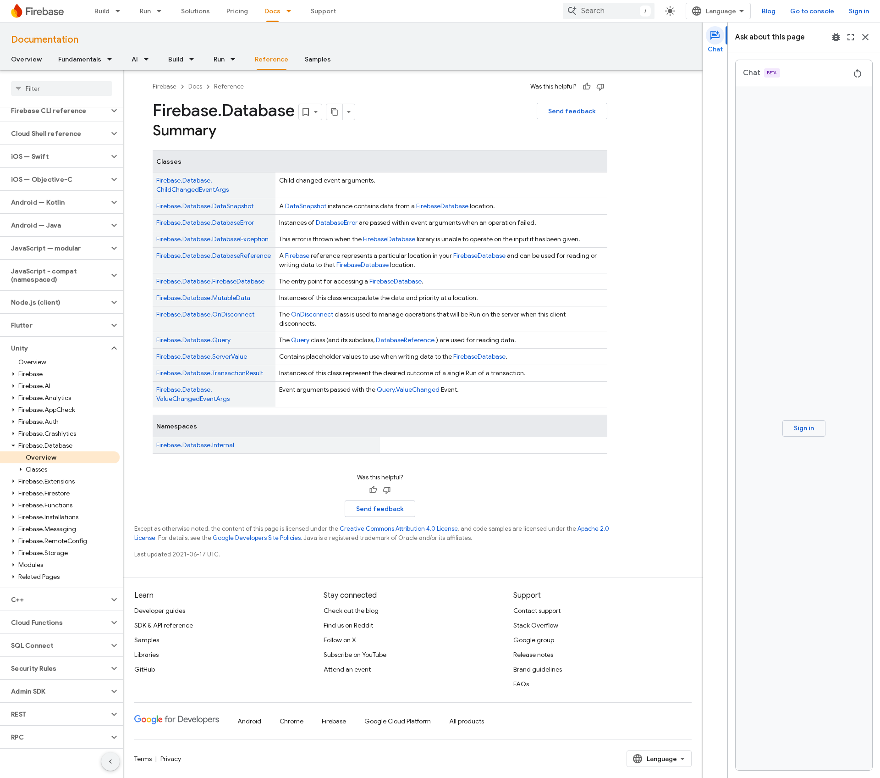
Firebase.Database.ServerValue (201, 356)
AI (135, 59)
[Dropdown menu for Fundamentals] (112, 59)
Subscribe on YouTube (355, 654)
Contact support (537, 610)
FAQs (521, 684)
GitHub (144, 669)
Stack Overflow (535, 625)
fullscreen (850, 37)
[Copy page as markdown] (334, 112)
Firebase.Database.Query (193, 340)
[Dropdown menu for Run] (162, 11)
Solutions (195, 11)
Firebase (164, 86)
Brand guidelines (537, 669)
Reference (271, 59)
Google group (533, 640)
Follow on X (340, 640)
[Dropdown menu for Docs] (291, 11)
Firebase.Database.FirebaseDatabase (210, 281)
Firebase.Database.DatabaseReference (213, 255)
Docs (272, 11)
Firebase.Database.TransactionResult (209, 373)
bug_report (836, 37)
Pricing (237, 11)
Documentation (44, 39)
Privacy (170, 758)
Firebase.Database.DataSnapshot (204, 206)
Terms (143, 758)
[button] (54, 111)
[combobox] (608, 11)
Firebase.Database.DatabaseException (212, 239)
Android (249, 721)
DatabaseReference (405, 340)
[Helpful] (587, 87)
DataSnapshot (305, 206)
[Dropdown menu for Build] (121, 11)
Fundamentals (79, 59)
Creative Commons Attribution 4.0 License (399, 529)
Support (323, 11)
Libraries (146, 654)
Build (102, 11)
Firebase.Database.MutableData (203, 298)
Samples (318, 59)
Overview (26, 59)
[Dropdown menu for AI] (149, 59)
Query (300, 340)
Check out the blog (351, 610)
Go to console (812, 11)
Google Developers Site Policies (257, 538)
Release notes (533, 654)
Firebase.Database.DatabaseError (205, 222)
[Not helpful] (600, 87)
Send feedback (572, 111)
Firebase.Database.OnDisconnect (205, 314)
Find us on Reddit (348, 625)
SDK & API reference (163, 625)
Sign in (859, 11)
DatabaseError (337, 222)
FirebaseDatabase (479, 255)
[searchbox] (61, 88)
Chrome (291, 721)
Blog (769, 11)
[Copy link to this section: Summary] (225, 131)
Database (454, 206)
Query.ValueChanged (408, 389)
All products (466, 721)
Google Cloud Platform (397, 721)
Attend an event (347, 669)
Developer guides (159, 610)
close (865, 37)
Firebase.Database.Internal (195, 445)
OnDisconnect (312, 314)
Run (145, 11)
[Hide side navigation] (110, 761)
